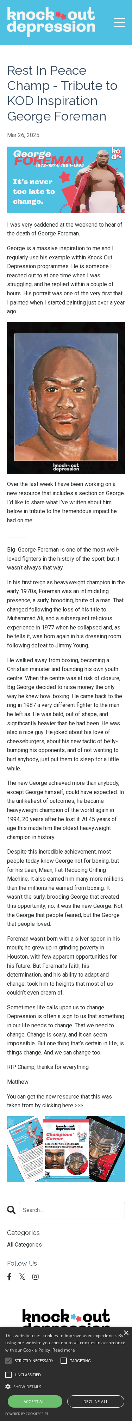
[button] (66, 1386)
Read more (63, 1350)
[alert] (66, 1374)
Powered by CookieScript (26, 1413)
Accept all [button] (35, 1401)
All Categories (24, 1244)
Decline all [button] (95, 1401)
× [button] (125, 1333)
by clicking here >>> (59, 1105)
